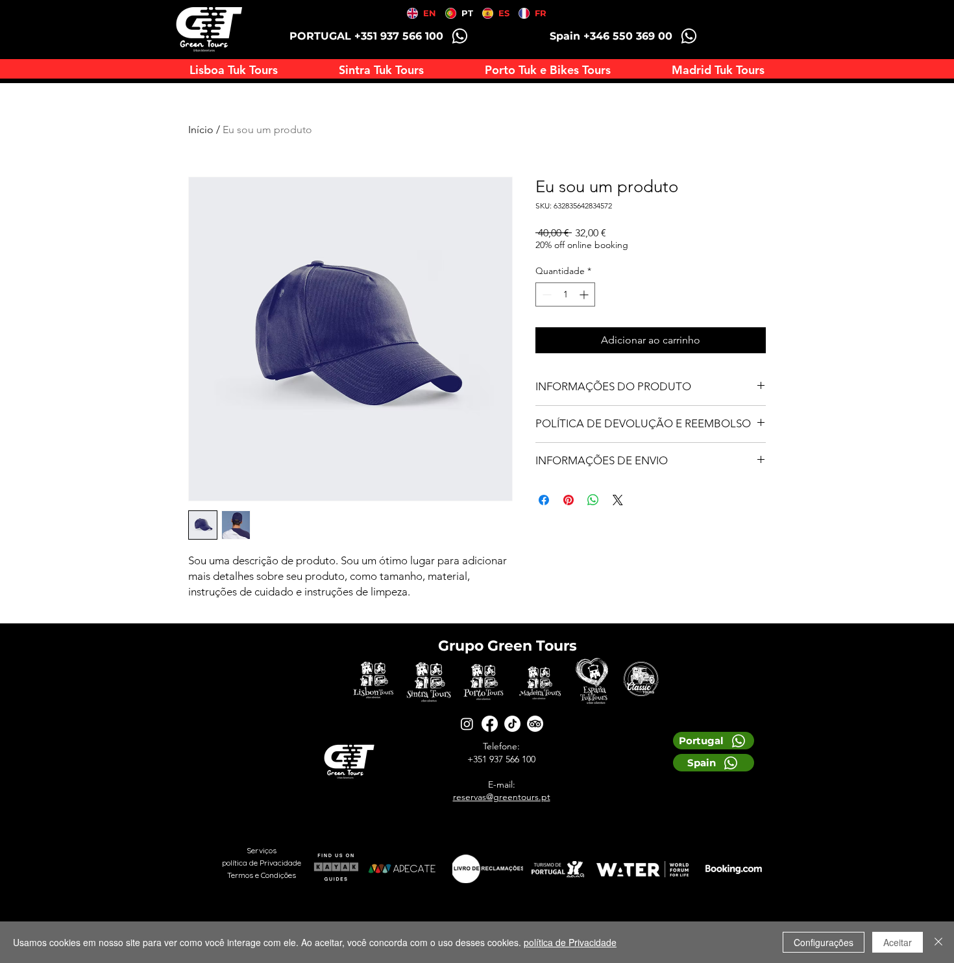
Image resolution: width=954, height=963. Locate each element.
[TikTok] (512, 724)
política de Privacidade (570, 942)
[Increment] (585, 294)
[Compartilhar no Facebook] (544, 500)
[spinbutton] (565, 294)
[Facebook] (490, 724)
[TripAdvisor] (535, 724)
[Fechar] (938, 942)
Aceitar (897, 942)
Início (201, 129)
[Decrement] (545, 294)
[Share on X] (618, 500)
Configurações (823, 942)
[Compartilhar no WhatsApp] (593, 500)
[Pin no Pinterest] (568, 500)
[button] (547, 70)
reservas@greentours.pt (501, 797)
